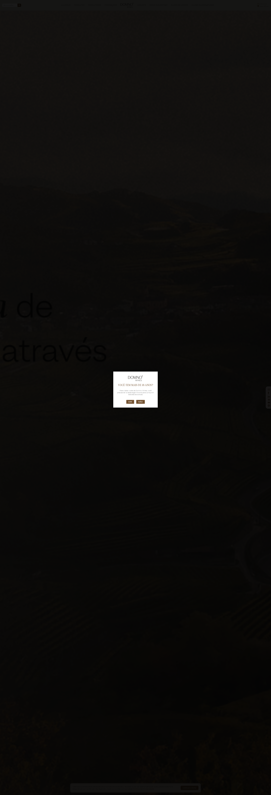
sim (130, 402)
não (140, 402)
